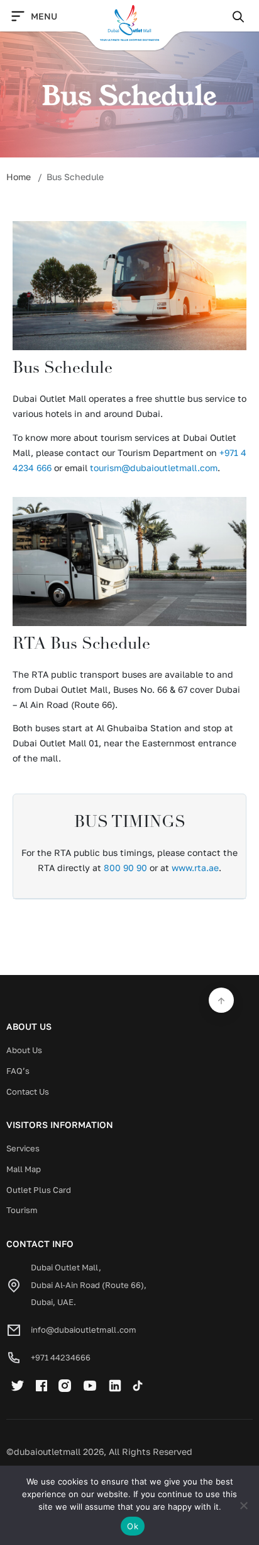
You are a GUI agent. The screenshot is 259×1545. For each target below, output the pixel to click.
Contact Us (27, 1091)
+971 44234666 (61, 1357)
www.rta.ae (195, 867)
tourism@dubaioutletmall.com (154, 467)
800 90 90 (125, 867)
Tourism (22, 1210)
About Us (24, 1050)
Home (18, 176)
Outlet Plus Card (38, 1190)
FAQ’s (18, 1071)
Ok (132, 1526)
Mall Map (23, 1169)
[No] (243, 1505)
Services (23, 1148)
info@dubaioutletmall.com (83, 1330)
